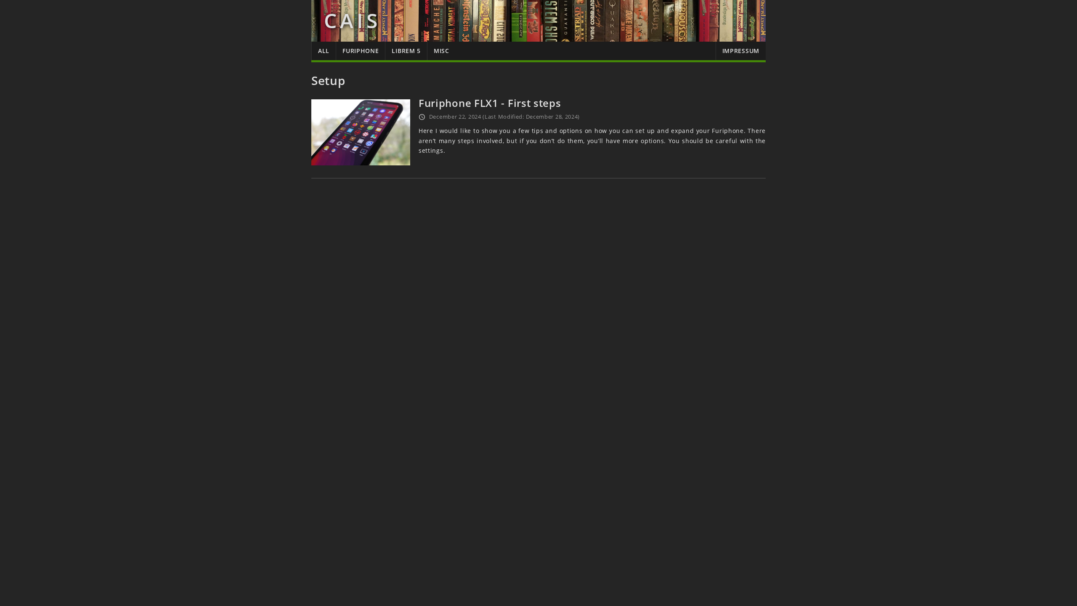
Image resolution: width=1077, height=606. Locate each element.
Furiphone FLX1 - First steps (490, 103)
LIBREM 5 (406, 51)
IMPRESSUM (740, 51)
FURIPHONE (360, 51)
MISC (441, 51)
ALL (323, 51)
